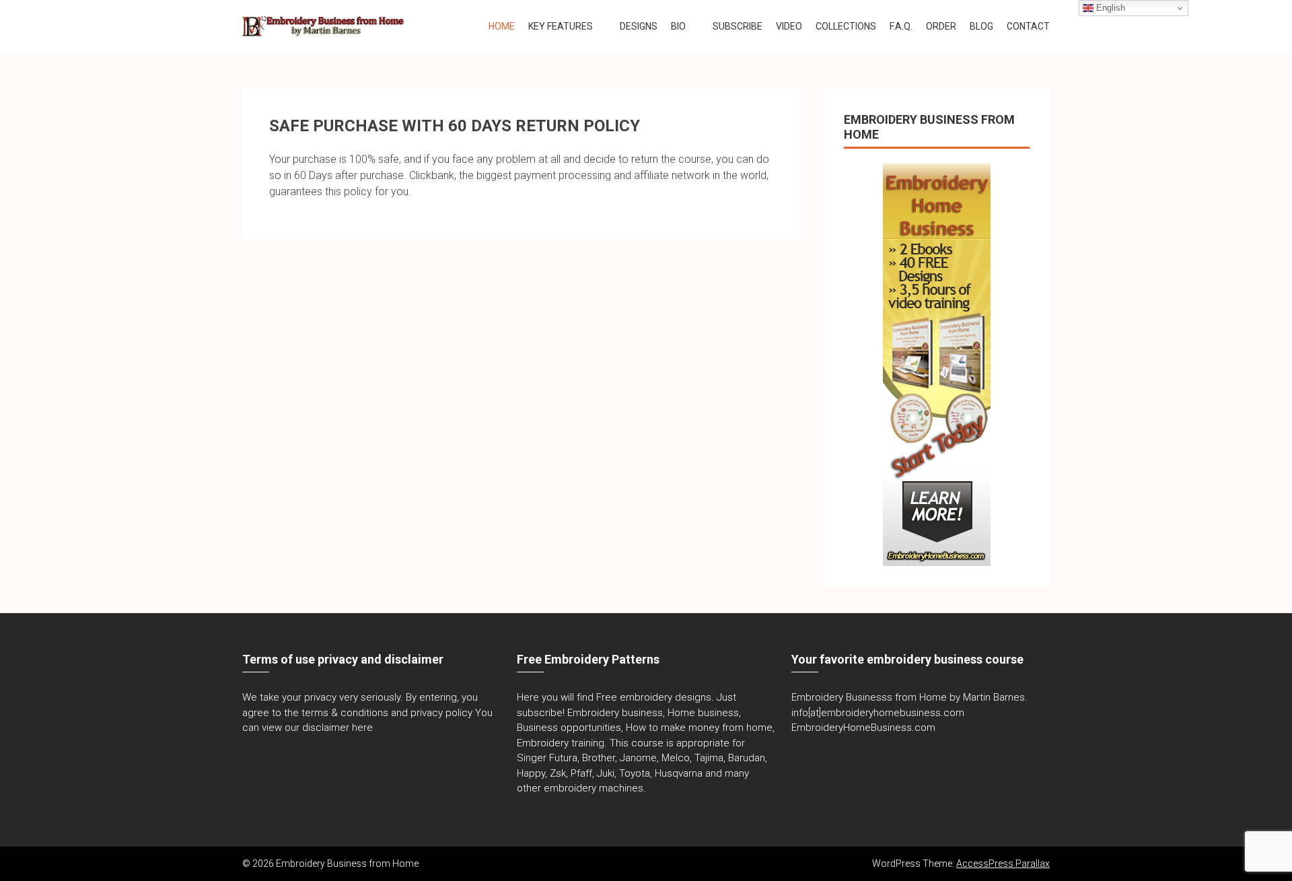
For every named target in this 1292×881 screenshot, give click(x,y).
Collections (846, 26)
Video (789, 26)
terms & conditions (344, 713)
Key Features (560, 26)
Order (941, 26)
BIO (678, 26)
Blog (981, 26)
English (1109, 8)
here (362, 727)
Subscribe (737, 26)
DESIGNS (638, 26)
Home (502, 26)
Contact (1028, 26)
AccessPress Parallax (1003, 863)
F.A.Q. (901, 26)
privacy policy (441, 713)
